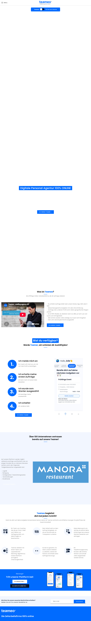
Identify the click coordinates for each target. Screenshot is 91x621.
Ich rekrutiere (19, 581)
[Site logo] (45, 2)
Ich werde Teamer (44, 212)
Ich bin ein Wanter (51, 9)
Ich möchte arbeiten (19, 586)
